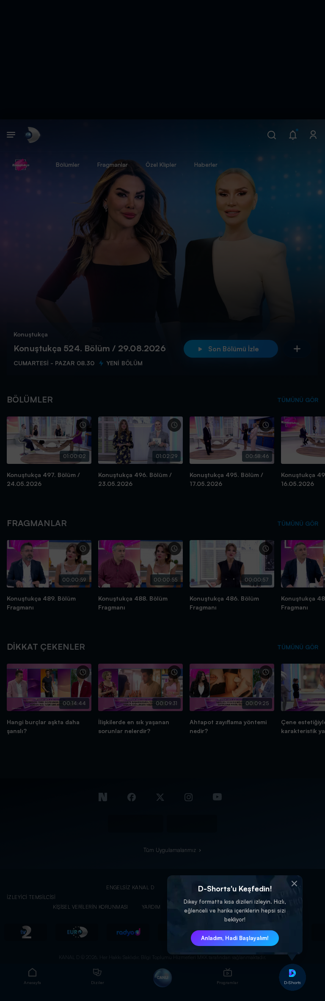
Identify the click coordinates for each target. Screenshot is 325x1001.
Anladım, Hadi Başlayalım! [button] (235, 938)
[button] (294, 884)
